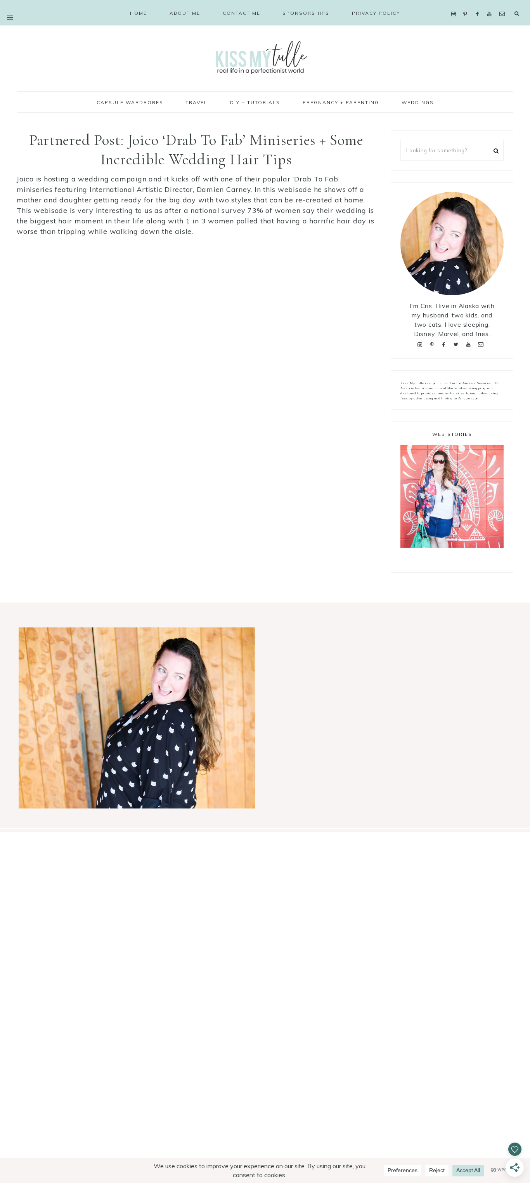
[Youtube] (491, 4)
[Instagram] (455, 4)
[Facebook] (479, 4)
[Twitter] (458, 343)
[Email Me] (503, 4)
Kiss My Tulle (265, 57)
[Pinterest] (467, 4)
